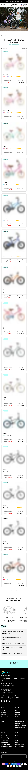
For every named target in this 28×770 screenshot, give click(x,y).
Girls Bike (4, 712)
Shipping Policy (5, 740)
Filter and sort (5, 48)
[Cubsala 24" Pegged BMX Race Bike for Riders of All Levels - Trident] (14, 457)
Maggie (5, 182)
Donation (17, 714)
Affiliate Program (19, 746)
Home (2, 35)
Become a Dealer (19, 744)
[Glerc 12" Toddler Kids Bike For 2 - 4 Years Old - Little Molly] (14, 97)
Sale (2, 721)
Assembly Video (19, 723)
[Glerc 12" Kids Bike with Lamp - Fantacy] (14, 205)
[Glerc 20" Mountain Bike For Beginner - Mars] (14, 277)
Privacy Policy (5, 738)
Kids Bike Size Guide (20, 725)
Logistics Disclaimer (6, 746)
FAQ (16, 710)
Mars (4, 290)
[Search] (4, 5)
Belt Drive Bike (5, 717)
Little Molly (6, 110)
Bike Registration (19, 721)
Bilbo (4, 577)
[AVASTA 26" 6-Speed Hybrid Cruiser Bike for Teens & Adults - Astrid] (14, 349)
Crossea (5, 433)
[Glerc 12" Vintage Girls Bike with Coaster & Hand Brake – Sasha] (14, 313)
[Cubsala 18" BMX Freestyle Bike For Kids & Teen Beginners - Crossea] (14, 421)
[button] (18, 76)
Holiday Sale (7, 35)
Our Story (17, 735)
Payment (17, 712)
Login (16, 742)
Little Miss (5, 74)
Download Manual (20, 727)
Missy (4, 146)
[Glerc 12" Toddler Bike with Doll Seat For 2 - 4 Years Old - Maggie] (14, 169)
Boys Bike (4, 714)
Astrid (4, 361)
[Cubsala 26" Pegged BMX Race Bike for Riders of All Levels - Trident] (14, 493)
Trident (5, 469)
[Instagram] (4, 701)
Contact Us (18, 717)
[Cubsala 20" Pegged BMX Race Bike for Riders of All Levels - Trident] (14, 529)
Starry (4, 254)
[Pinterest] (9, 701)
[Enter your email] (25, 756)
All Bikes (3, 710)
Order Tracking (19, 719)
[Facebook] (1, 701)
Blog (16, 740)
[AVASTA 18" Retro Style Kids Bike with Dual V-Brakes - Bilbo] (14, 564)
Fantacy (5, 218)
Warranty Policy (5, 744)
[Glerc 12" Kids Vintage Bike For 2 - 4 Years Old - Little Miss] (14, 61)
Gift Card (3, 719)
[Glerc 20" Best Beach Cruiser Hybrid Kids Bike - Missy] (14, 133)
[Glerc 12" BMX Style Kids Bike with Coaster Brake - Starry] (14, 241)
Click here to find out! (14, 44)
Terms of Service (5, 735)
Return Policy (5, 742)
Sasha (4, 326)
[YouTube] (7, 701)
